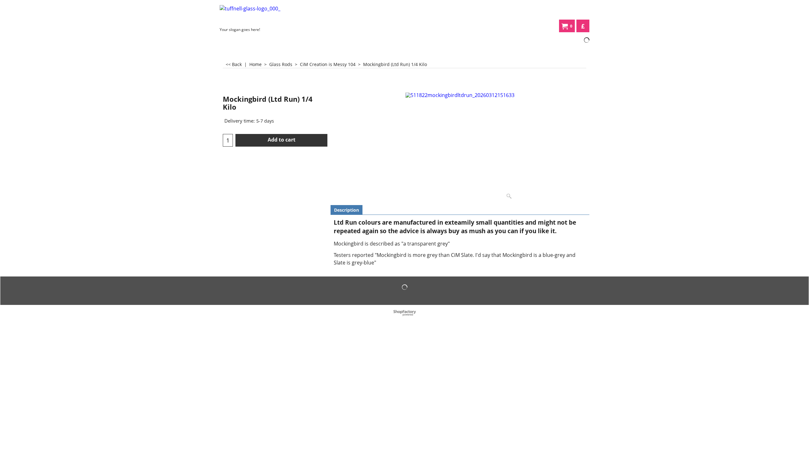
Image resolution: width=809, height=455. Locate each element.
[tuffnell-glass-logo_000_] (267, 14)
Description (346, 210)
